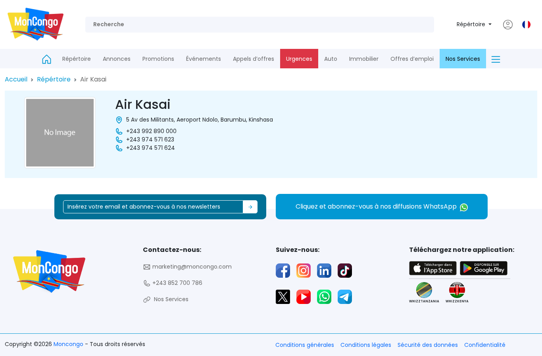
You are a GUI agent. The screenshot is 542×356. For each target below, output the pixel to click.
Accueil (16, 79)
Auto (330, 59)
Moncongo (69, 344)
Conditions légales (365, 345)
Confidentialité (484, 345)
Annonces (117, 59)
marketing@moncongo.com (191, 267)
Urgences (299, 59)
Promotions (158, 59)
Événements (203, 59)
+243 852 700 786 (176, 283)
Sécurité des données (428, 345)
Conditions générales (304, 345)
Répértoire (472, 24)
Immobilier (364, 59)
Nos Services (463, 59)
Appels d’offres (253, 59)
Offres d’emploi (412, 59)
